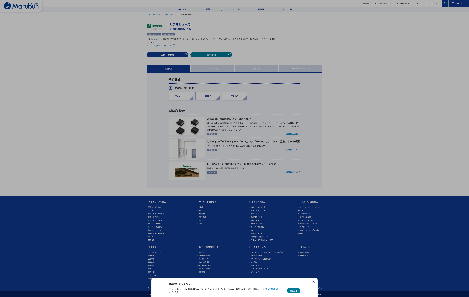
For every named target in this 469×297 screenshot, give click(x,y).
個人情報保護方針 (272, 289)
